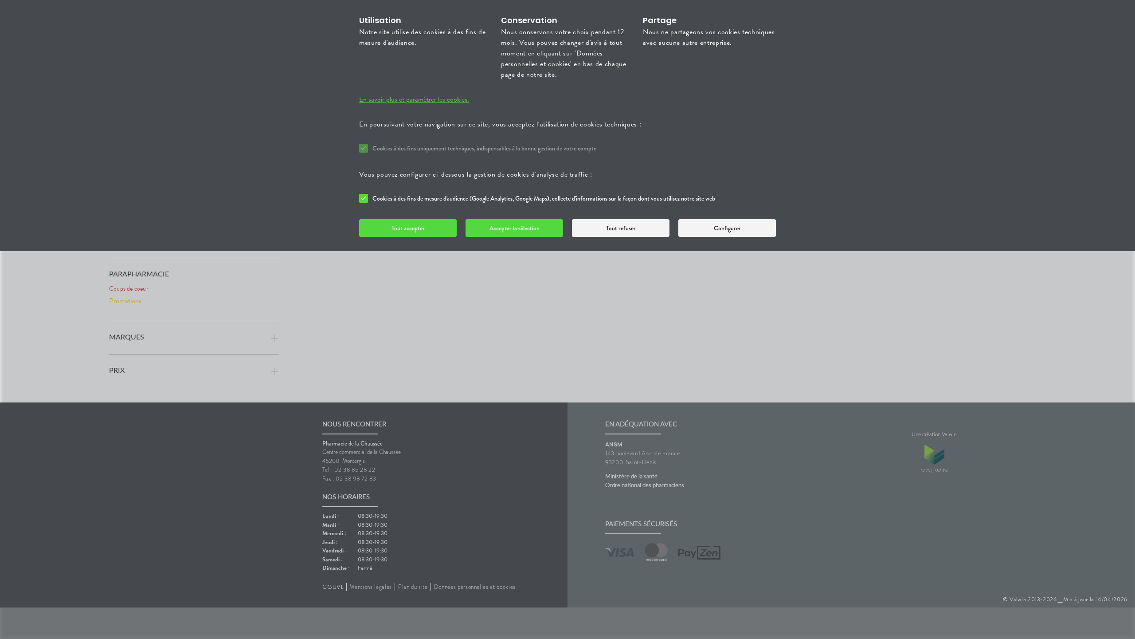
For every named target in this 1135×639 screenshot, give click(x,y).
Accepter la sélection (514, 228)
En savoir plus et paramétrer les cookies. (414, 99)
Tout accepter (408, 228)
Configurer (727, 228)
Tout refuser (621, 228)
